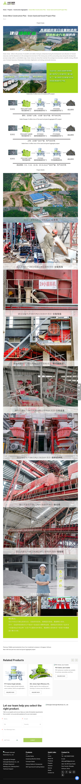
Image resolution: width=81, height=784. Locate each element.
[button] (72, 660)
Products (39, 3)
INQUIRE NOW (10, 692)
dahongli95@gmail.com (68, 761)
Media (58, 3)
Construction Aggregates (20, 10)
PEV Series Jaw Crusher (62, 667)
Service (54, 3)
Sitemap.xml (6, 766)
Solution (49, 3)
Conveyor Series (30, 761)
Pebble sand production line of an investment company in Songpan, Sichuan (30, 647)
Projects (44, 3)
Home (28, 3)
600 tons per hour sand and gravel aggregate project (20, 649)
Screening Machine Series (33, 759)
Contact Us (63, 3)
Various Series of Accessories (34, 764)
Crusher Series (30, 756)
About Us (33, 3)
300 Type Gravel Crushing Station (35, 767)
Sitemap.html (15, 766)
